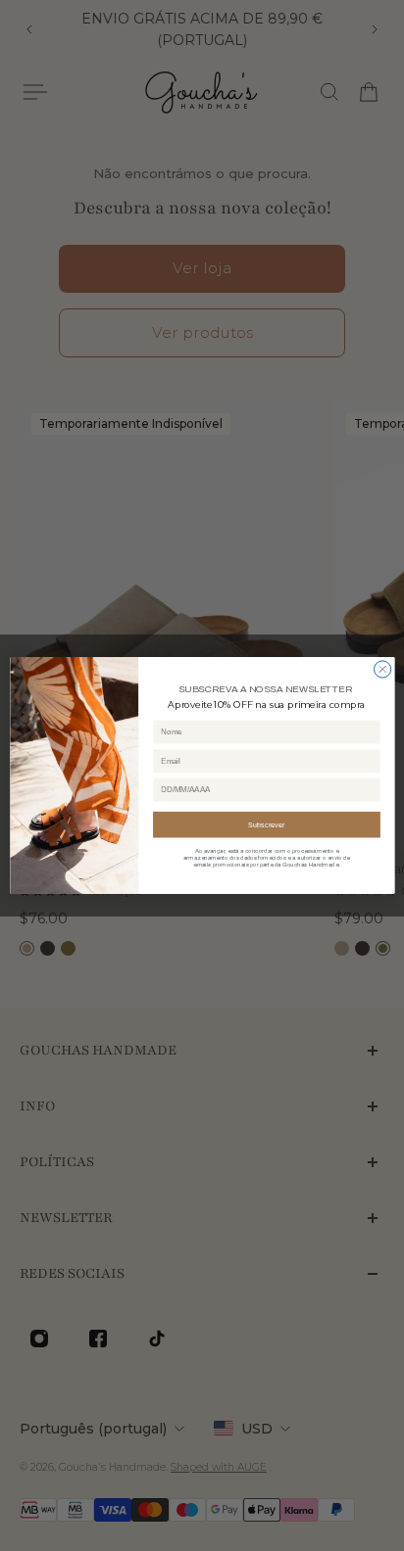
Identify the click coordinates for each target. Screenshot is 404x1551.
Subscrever (266, 824)
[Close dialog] (382, 669)
